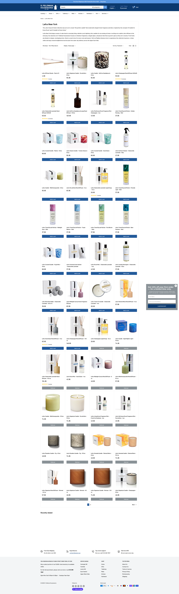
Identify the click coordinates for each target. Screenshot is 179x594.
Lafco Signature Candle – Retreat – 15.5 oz (101, 491)
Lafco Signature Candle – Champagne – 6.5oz (125, 491)
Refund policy (126, 574)
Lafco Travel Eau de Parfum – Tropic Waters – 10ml (75, 228)
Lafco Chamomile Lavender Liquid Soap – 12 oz (101, 188)
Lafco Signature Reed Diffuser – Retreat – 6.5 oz (52, 491)
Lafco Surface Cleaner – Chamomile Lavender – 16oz (124, 151)
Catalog (43, 13)
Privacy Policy (126, 571)
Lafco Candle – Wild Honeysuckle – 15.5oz (53, 416)
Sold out (101, 348)
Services (104, 13)
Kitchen (80, 13)
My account (123, 8)
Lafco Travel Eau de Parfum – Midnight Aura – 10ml (52, 228)
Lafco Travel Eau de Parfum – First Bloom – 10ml (101, 228)
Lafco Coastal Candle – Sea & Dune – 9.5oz (100, 151)
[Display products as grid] (133, 45)
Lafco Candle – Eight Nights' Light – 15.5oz (124, 339)
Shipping (124, 576)
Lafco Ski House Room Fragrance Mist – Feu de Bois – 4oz (125, 417)
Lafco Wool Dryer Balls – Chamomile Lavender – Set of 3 (51, 302)
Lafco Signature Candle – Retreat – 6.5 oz (76, 491)
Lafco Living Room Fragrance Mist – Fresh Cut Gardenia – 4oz (100, 417)
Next (133, 504)
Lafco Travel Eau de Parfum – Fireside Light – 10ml (125, 188)
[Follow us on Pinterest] (78, 586)
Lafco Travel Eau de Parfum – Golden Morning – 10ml (125, 112)
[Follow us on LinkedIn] (84, 586)
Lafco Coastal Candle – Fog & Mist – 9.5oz (51, 265)
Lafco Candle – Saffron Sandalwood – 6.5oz (101, 74)
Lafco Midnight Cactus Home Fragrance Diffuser (76, 302)
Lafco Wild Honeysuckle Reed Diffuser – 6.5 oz (125, 377)
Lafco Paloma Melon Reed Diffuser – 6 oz (126, 301)
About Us (124, 564)
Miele (73, 13)
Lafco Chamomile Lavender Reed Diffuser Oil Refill (50, 112)
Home (50, 13)
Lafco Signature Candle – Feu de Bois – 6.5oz (76, 74)
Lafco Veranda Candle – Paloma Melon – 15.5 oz (125, 454)
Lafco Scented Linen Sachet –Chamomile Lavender (73, 265)
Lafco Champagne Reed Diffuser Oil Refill (126, 73)
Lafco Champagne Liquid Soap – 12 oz (101, 338)
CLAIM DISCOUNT (162, 306)
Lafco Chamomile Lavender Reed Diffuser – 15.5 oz (50, 377)
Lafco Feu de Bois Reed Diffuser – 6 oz (76, 187)
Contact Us (125, 566)
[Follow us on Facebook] (73, 586)
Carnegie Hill (83, 564)
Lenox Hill (83, 569)
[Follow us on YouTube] (81, 586)
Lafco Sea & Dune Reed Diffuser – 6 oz (52, 338)
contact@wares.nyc (75, 553)
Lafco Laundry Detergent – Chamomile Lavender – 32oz (125, 265)
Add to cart (53, 83)
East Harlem (83, 571)
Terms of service (127, 569)
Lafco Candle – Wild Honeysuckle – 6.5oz (52, 187)
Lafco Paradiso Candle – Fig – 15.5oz (75, 453)
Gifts (57, 13)
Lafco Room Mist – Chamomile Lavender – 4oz (101, 265)
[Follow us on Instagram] (76, 586)
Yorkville (82, 566)
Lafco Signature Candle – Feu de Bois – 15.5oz (76, 417)
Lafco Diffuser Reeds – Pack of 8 (50, 73)
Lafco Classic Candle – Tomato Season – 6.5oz (77, 151)
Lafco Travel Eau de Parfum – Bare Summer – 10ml (124, 228)
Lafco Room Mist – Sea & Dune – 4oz (75, 376)
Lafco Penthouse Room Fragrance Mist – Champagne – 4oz (101, 112)
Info (97, 13)
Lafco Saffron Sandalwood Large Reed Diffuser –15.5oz (76, 112)
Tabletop (65, 13)
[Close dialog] (176, 286)
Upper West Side (85, 574)
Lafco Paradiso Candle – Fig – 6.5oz (51, 453)
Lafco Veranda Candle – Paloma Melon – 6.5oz (101, 454)
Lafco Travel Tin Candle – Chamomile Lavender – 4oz (100, 302)
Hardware (89, 13)
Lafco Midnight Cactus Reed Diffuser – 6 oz (101, 377)
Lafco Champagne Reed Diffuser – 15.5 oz (76, 339)
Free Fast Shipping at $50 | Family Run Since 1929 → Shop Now (89, 1)
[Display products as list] (135, 45)
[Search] (105, 7)
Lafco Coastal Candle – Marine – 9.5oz (52, 150)
